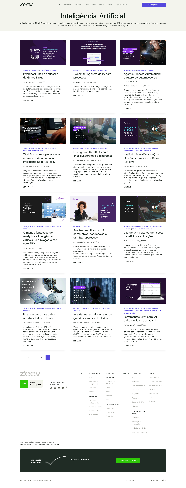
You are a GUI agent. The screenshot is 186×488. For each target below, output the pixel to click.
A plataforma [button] (67, 5)
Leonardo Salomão (132, 86)
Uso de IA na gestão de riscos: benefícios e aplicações (143, 234)
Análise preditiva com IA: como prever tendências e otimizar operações (90, 233)
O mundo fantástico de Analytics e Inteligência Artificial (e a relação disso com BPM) (40, 238)
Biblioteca (135, 382)
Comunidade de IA (138, 386)
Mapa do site (153, 393)
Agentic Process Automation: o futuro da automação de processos (142, 77)
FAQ (150, 397)
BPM (90, 377)
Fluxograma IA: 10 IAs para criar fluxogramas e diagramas (92, 154)
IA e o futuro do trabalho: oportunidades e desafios (39, 316)
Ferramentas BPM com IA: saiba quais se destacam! (140, 318)
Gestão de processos (31, 70)
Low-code (92, 388)
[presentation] (43, 53)
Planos (87, 5)
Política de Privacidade (158, 480)
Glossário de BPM (138, 402)
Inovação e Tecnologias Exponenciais (37, 227)
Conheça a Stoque (155, 381)
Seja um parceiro (121, 5)
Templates (135, 390)
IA (60, 5)
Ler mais (28, 100)
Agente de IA (93, 381)
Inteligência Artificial (48, 70)
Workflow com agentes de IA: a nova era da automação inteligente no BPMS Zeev (42, 158)
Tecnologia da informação (33, 151)
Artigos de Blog (130, 70)
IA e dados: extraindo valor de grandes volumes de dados (92, 316)
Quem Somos (154, 377)
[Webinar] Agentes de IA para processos (92, 75)
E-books (135, 406)
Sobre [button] (110, 5)
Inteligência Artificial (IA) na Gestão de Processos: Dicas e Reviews (142, 158)
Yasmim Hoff (30, 82)
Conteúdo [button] (101, 5)
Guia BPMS (136, 394)
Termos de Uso (131, 480)
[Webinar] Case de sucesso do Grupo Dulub (40, 75)
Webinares (135, 398)
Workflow (92, 392)
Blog (133, 377)
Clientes (93, 5)
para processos (94, 384)
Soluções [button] (78, 5)
